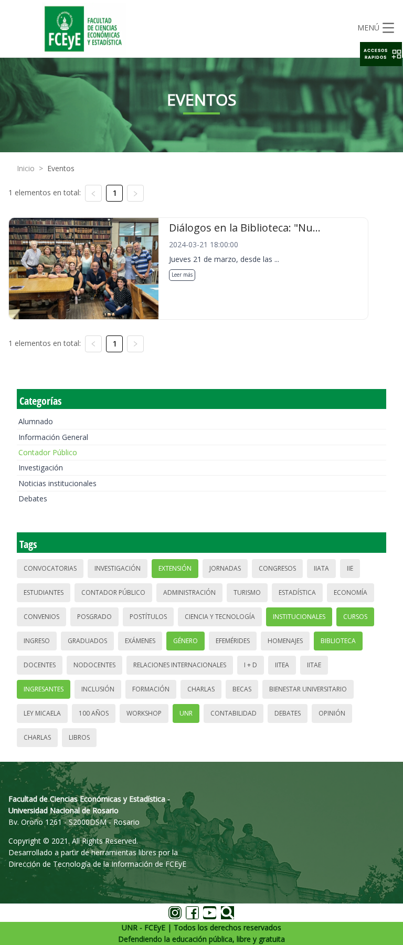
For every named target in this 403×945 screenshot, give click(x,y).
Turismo (247, 592)
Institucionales (299, 616)
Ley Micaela (42, 713)
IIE (350, 568)
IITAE (314, 664)
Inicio (26, 168)
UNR (186, 713)
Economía (350, 592)
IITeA (282, 664)
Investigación (40, 467)
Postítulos (148, 616)
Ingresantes (43, 689)
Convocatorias (50, 568)
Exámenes (140, 640)
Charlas (201, 689)
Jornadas (225, 568)
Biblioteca (338, 640)
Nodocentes (94, 664)
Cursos (355, 616)
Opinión (332, 713)
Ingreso (37, 640)
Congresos (277, 568)
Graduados (87, 640)
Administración (189, 592)
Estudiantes (43, 592)
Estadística (297, 592)
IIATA (321, 568)
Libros (79, 737)
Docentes (40, 664)
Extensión (175, 568)
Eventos (61, 168)
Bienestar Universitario (308, 689)
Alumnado (35, 421)
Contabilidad (233, 713)
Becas (241, 689)
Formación (150, 689)
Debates (32, 498)
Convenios (41, 616)
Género (185, 640)
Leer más (182, 274)
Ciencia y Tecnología (220, 616)
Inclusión (97, 689)
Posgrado (94, 616)
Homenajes (285, 640)
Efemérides (233, 640)
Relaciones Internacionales (179, 664)
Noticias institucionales (57, 483)
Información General (53, 437)
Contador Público (47, 452)
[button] (381, 54)
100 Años (94, 713)
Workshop (144, 713)
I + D (250, 664)
